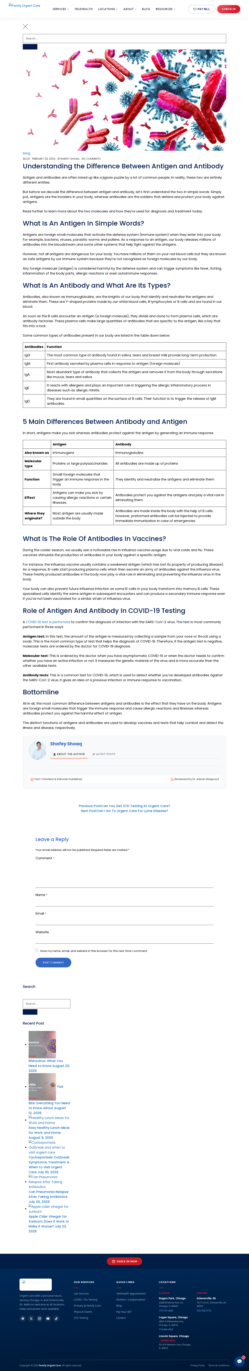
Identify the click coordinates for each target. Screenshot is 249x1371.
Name (41, 895)
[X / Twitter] (31, 1318)
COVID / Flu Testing (85, 1299)
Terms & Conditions (218, 1365)
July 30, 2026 (48, 1172)
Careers (121, 1317)
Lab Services (81, 1293)
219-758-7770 (204, 1310)
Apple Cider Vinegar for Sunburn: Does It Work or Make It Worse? (49, 1221)
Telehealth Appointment (131, 1293)
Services (59, 9)
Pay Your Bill (123, 1311)
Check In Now (127, 1261)
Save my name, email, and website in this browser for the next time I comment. (94, 951)
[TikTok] (56, 1318)
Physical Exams (83, 1311)
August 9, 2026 (41, 1137)
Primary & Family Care (87, 1305)
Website (42, 932)
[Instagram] (39, 1318)
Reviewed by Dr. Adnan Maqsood (197, 779)
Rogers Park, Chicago (172, 1298)
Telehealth (83, 9)
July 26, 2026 (39, 1201)
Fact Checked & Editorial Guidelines (58, 779)
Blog (146, 9)
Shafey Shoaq (70, 159)
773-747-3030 (166, 1310)
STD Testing (81, 1317)
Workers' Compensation (130, 1299)
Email (41, 913)
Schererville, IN (206, 1298)
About (128, 9)
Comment (45, 858)
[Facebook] (23, 1318)
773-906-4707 (166, 1329)
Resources (164, 9)
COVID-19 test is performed (48, 622)
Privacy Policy (197, 1365)
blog (26, 153)
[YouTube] (48, 1318)
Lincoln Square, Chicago (174, 1336)
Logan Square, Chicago (173, 1317)
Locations (106, 9)
